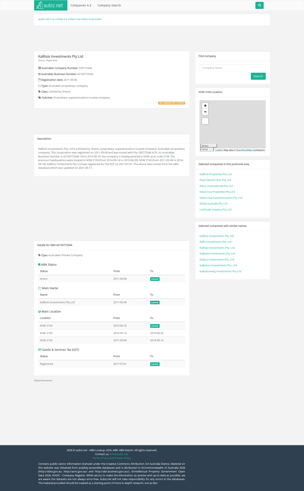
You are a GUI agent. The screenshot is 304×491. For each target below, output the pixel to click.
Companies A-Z (81, 5)
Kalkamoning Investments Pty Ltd (220, 271)
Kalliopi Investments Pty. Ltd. (217, 248)
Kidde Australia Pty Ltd (213, 203)
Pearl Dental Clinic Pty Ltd (215, 180)
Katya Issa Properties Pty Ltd (217, 192)
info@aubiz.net (119, 454)
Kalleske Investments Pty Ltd (217, 253)
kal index (96, 19)
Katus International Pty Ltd (216, 186)
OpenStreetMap (244, 150)
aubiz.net (44, 19)
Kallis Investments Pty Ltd (215, 242)
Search (258, 76)
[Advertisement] (152, 37)
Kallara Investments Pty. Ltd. (217, 259)
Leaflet (218, 150)
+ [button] (205, 105)
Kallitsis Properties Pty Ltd (216, 174)
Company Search (109, 5)
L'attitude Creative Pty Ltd (215, 209)
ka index (83, 19)
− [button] (205, 111)
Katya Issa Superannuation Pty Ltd (221, 198)
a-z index (57, 19)
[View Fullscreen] (205, 121)
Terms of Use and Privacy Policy (111, 458)
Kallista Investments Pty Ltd (217, 236)
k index (70, 19)
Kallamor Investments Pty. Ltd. (218, 265)
